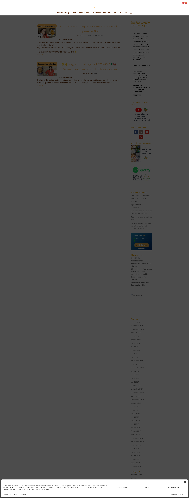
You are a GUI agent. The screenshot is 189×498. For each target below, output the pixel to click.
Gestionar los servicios (177, 494)
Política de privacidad (20, 494)
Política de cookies (8, 494)
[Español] (186, 3)
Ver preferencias (173, 487)
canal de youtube (81, 13)
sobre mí (112, 13)
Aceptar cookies (122, 487)
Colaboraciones (99, 13)
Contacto (123, 13)
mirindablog (63, 13)
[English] (183, 3)
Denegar (148, 487)
